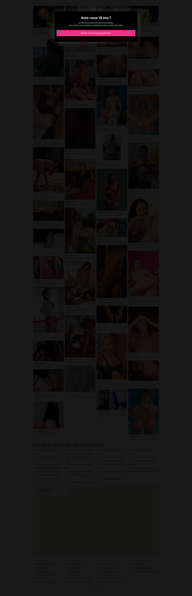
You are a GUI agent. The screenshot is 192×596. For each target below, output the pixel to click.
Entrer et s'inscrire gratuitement (96, 33)
